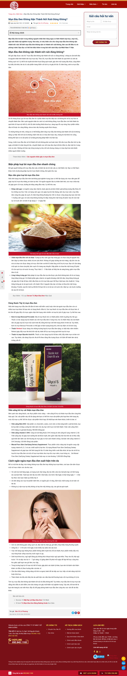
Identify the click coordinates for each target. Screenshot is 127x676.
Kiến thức (93, 4)
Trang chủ (69, 4)
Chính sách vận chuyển (74, 647)
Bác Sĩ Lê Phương (43, 23)
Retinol (19, 328)
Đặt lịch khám (89, 673)
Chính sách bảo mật (73, 644)
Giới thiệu (80, 4)
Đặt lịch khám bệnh (73, 633)
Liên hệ (114, 4)
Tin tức (104, 4)
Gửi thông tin (101, 42)
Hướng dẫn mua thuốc (74, 629)
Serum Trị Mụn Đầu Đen (36, 296)
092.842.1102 (35, 633)
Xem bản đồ (13, 636)
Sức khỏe (51, 633)
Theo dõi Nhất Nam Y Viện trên (18, 27)
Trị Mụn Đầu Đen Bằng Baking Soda (34, 603)
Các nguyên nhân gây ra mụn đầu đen (40, 157)
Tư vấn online (110, 673)
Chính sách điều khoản (74, 640)
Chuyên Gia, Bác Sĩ (54, 629)
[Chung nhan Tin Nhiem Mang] (113, 657)
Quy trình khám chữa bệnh (75, 636)
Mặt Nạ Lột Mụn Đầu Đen (33, 600)
